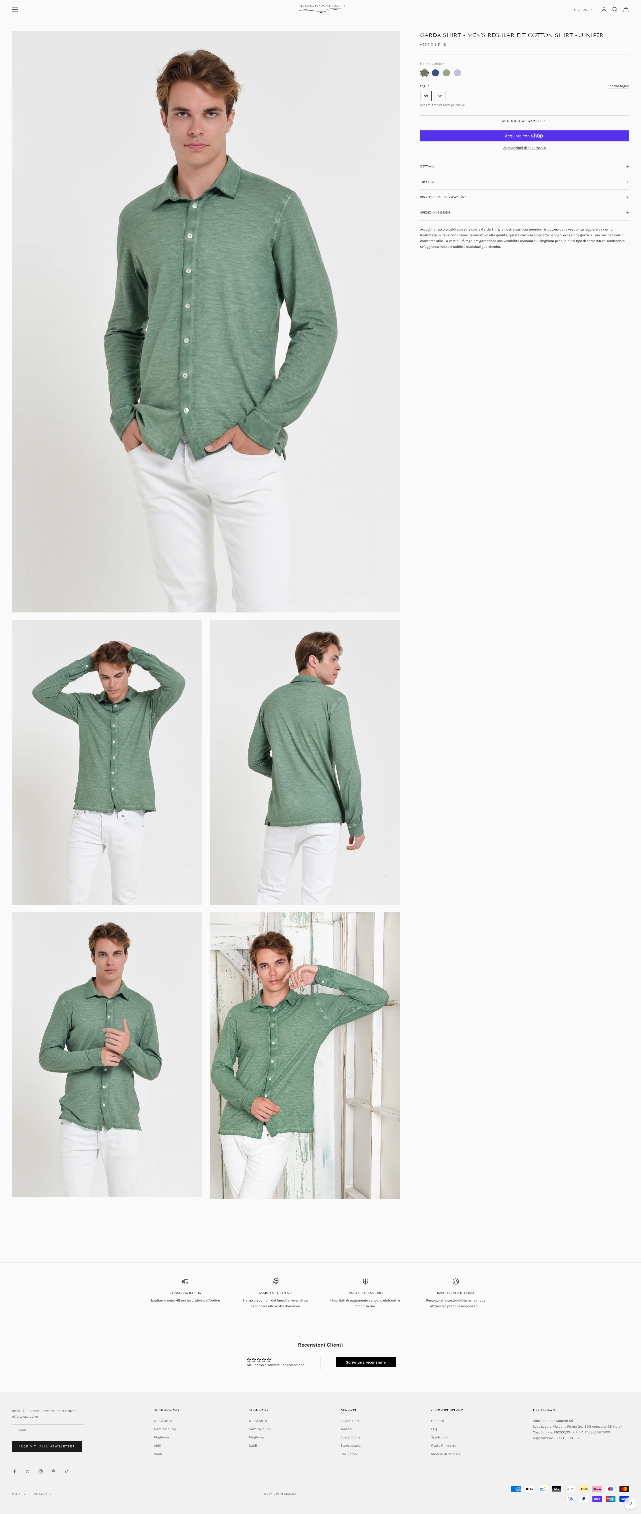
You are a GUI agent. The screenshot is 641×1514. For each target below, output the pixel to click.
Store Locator (351, 1445)
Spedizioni (439, 1437)
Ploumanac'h (544, 1410)
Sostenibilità (351, 1437)
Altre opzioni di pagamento (524, 148)
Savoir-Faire (350, 1421)
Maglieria (161, 1437)
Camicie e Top (165, 1429)
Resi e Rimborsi (443, 1445)
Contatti (437, 1421)
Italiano (581, 10)
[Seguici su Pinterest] (53, 1471)
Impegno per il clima (455, 1293)
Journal (346, 1429)
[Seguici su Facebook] (14, 1471)
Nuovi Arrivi (163, 1421)
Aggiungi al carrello (524, 121)
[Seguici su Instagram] (40, 1471)
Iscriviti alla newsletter (47, 1446)
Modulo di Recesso (446, 1454)
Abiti (157, 1445)
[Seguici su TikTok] (66, 1471)
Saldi (158, 1454)
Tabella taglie (618, 86)
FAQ (434, 1429)
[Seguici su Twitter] (27, 1471)
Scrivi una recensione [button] (366, 1362)
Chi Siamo (349, 1454)
